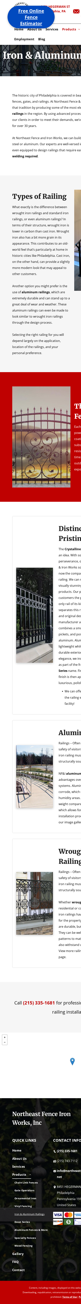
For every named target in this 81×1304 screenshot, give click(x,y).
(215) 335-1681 (39, 1003)
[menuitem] (18, 29)
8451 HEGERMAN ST (55, 7)
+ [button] (4, 1037)
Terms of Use (69, 1296)
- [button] (4, 1042)
